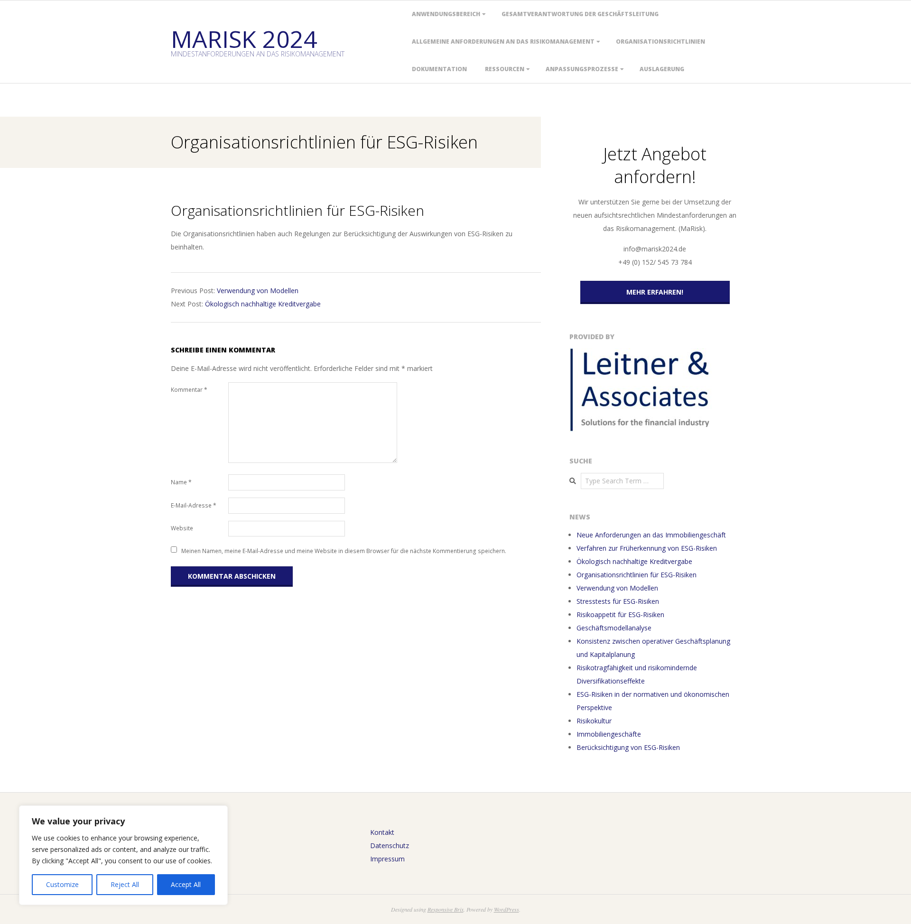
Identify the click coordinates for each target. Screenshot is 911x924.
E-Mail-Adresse (193, 505)
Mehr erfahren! (654, 291)
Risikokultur (594, 720)
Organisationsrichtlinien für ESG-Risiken (636, 574)
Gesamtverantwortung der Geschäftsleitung (580, 14)
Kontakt (382, 832)
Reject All (125, 884)
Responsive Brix (446, 909)
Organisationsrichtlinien (660, 41)
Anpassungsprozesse (582, 69)
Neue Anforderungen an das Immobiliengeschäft (651, 534)
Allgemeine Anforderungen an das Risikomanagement (503, 41)
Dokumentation (439, 69)
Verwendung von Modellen (257, 290)
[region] (123, 855)
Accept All (186, 884)
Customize (62, 884)
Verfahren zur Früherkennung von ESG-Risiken (646, 548)
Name (181, 482)
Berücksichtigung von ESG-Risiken (628, 747)
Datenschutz (389, 845)
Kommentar (189, 390)
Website (182, 528)
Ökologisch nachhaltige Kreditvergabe (263, 303)
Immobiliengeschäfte (608, 734)
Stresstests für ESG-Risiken (617, 601)
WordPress (506, 909)
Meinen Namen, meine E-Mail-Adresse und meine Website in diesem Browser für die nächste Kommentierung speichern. (343, 550)
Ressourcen (504, 69)
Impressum (387, 858)
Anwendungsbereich (446, 14)
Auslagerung (662, 69)
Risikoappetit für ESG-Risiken (620, 614)
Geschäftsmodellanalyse (613, 627)
